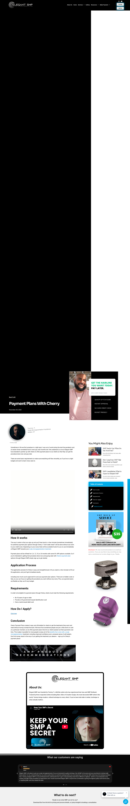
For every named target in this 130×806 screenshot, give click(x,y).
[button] (121, 484)
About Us (69, 5)
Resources (94, 5)
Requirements (96, 496)
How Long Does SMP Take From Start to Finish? (112, 461)
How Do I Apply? (97, 499)
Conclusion (96, 503)
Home (75, 5)
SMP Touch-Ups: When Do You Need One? (112, 449)
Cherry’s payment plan (63, 556)
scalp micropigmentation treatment (40, 549)
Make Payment (104, 5)
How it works (96, 489)
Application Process (98, 493)
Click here (14, 613)
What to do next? (98, 506)
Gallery (88, 5)
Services (80, 5)
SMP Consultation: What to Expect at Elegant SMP (112, 472)
